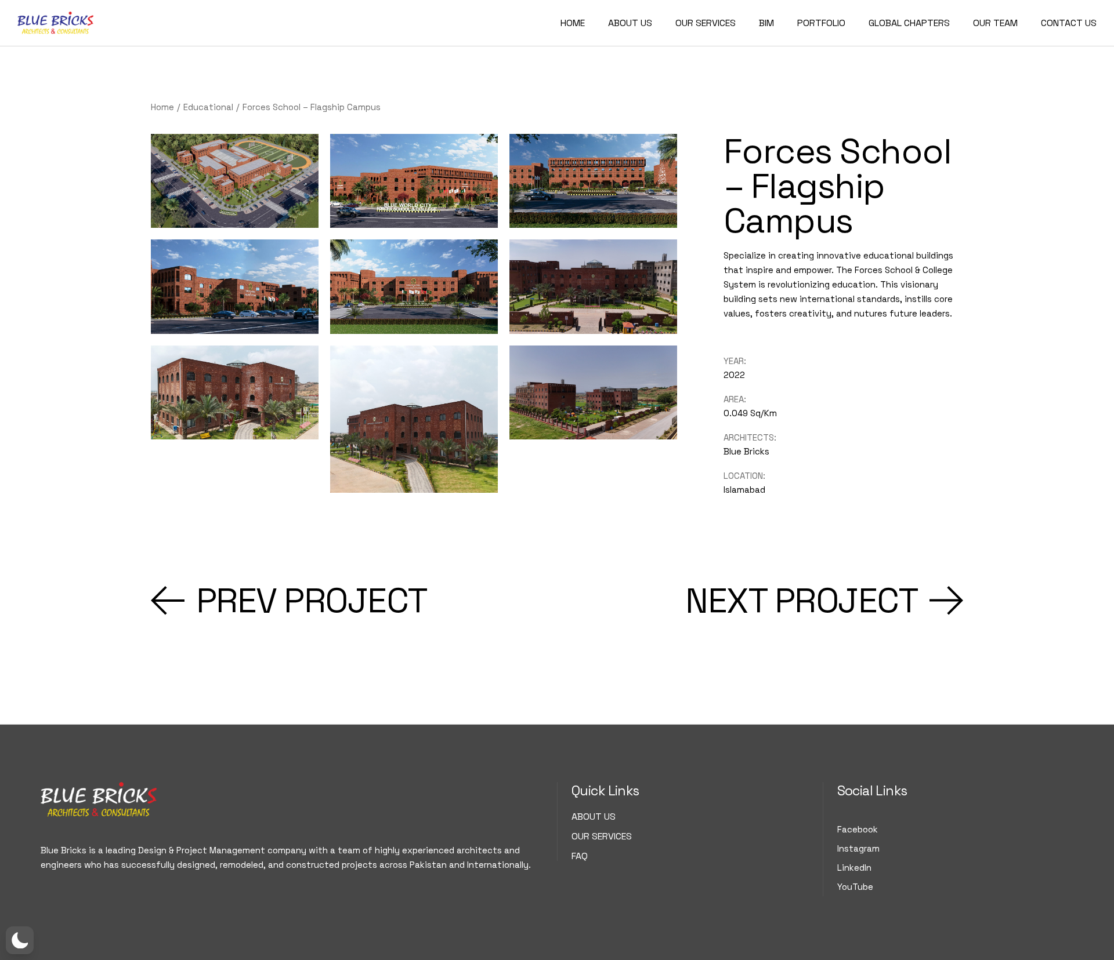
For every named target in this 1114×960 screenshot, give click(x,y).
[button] (20, 940)
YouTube (855, 886)
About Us (594, 816)
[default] (593, 286)
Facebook (857, 829)
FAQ (580, 856)
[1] (593, 181)
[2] (414, 181)
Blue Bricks (746, 451)
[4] (234, 181)
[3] (234, 286)
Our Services (602, 836)
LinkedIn (854, 867)
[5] (414, 286)
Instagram (858, 848)
